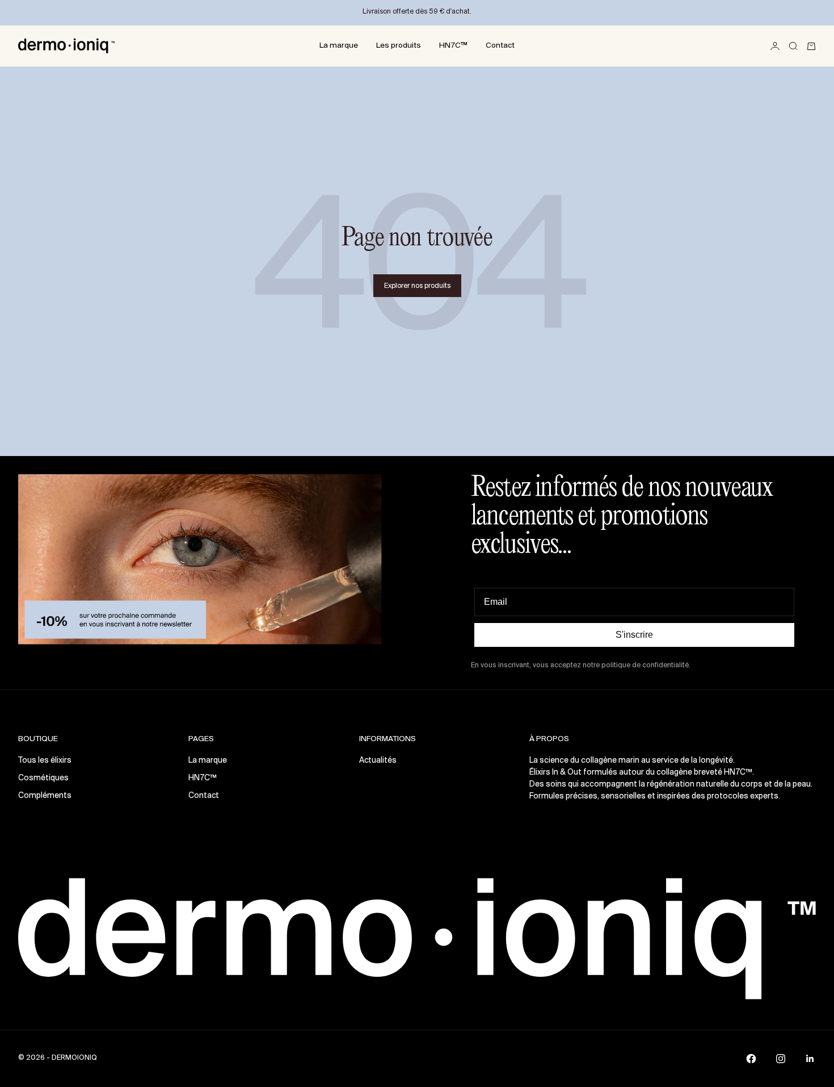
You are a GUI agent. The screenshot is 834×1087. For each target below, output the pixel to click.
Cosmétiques (43, 778)
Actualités (378, 760)
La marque (338, 45)
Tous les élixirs (44, 760)
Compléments (44, 796)
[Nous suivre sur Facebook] (751, 1058)
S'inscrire (634, 634)
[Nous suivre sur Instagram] (780, 1058)
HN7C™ (453, 45)
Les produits (398, 45)
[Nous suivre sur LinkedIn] (810, 1058)
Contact (500, 45)
